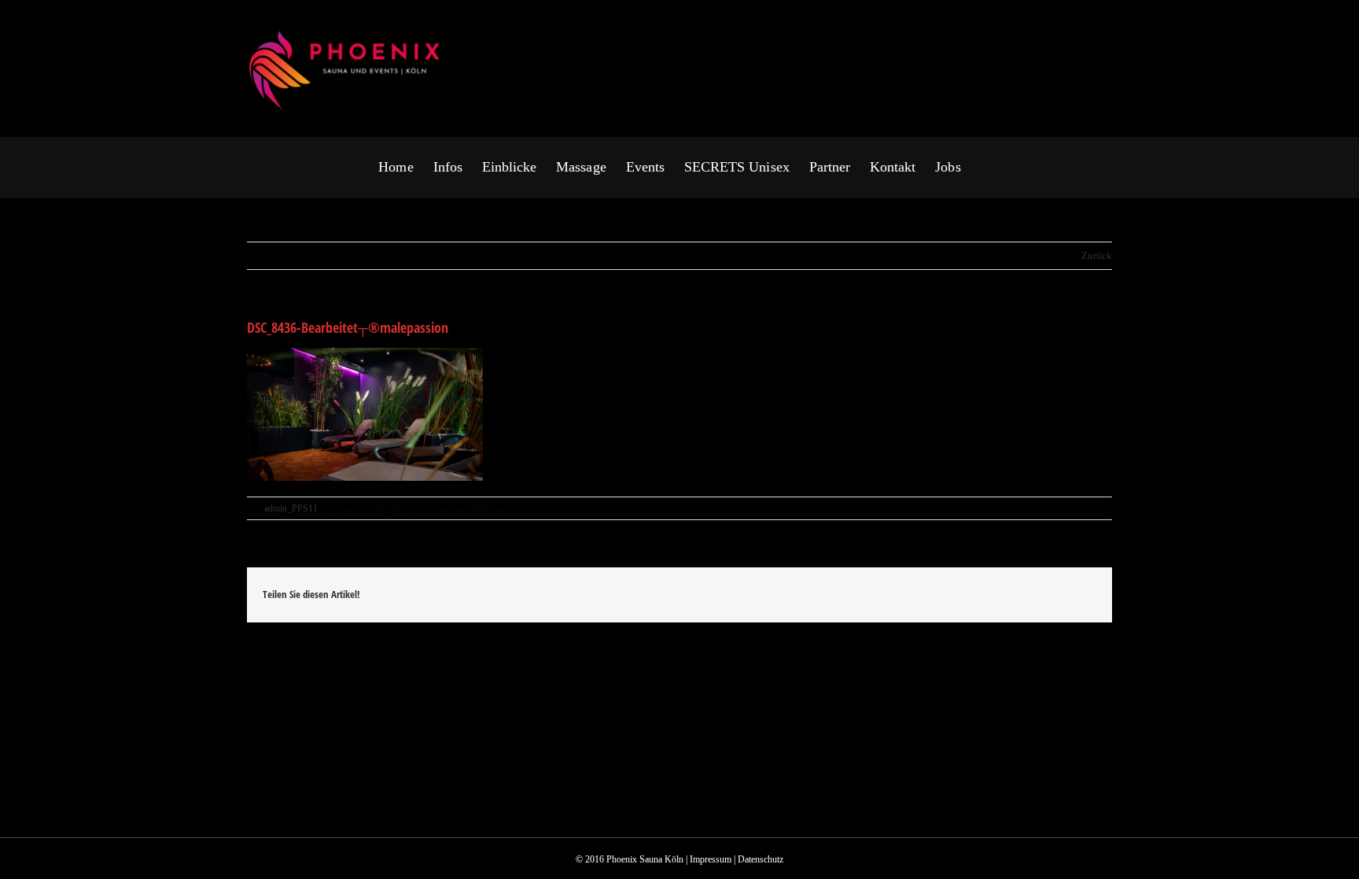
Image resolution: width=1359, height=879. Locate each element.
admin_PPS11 (291, 508)
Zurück (1096, 255)
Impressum (710, 859)
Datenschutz (760, 859)
